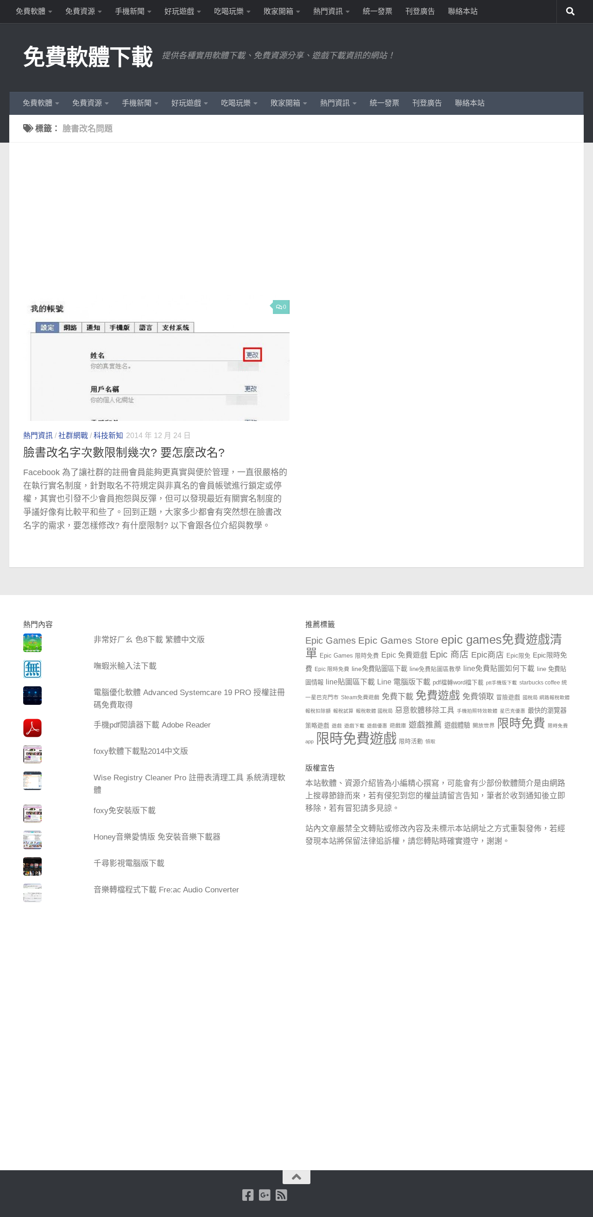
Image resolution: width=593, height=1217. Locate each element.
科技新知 (108, 435)
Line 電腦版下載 (403, 682)
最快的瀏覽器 (547, 710)
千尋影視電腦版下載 (129, 863)
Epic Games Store (398, 640)
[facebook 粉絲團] (247, 1195)
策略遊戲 (317, 725)
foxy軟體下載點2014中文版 (141, 751)
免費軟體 (30, 11)
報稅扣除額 (318, 711)
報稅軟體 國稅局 (374, 711)
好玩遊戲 (179, 11)
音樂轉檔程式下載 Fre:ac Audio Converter (166, 889)
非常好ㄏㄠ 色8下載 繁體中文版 (149, 639)
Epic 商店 (449, 654)
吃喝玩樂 (229, 11)
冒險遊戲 (508, 697)
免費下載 (397, 696)
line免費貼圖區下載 (379, 668)
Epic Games (330, 640)
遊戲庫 (398, 725)
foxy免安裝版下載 (125, 810)
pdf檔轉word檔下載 (458, 682)
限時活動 (411, 741)
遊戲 (337, 725)
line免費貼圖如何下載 (499, 668)
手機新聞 (130, 11)
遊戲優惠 (377, 725)
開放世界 (484, 725)
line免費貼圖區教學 (435, 669)
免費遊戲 (438, 695)
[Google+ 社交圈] (264, 1195)
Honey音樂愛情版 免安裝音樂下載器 (157, 837)
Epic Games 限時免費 (349, 655)
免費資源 (80, 11)
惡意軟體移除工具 (424, 710)
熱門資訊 (328, 11)
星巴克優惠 (512, 711)
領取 (430, 741)
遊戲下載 (354, 725)
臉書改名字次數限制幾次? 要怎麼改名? (124, 452)
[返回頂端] (296, 1177)
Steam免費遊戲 (360, 697)
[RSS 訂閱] (281, 1195)
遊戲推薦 (425, 724)
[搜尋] (570, 11)
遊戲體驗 (457, 725)
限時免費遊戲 (356, 738)
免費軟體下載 (87, 57)
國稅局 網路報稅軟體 (546, 697)
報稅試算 (343, 711)
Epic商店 (487, 654)
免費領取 (478, 696)
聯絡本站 (463, 11)
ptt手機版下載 (501, 682)
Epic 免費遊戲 (404, 655)
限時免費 (521, 723)
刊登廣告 (420, 11)
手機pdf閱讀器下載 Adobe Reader (152, 725)
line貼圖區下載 (350, 682)
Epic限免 (518, 655)
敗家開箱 (278, 11)
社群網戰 (73, 435)
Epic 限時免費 (332, 669)
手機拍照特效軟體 (477, 711)
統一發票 (377, 11)
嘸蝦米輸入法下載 (125, 666)
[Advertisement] (303, 226)
